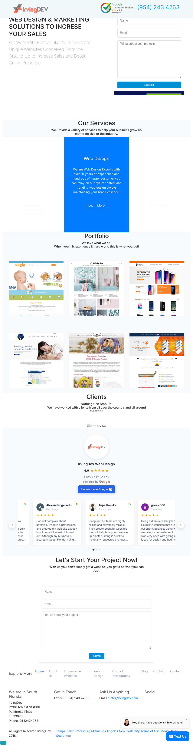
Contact (176, 671)
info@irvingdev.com (124, 698)
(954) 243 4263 (158, 7)
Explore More (21, 673)
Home (39, 671)
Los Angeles (109, 731)
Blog (144, 671)
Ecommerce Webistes (72, 673)
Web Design (98, 673)
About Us (53, 673)
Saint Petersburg (78, 731)
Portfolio (159, 671)
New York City (129, 731)
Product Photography (121, 673)
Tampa (61, 731)
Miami (95, 731)
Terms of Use (150, 731)
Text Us (180, 736)
